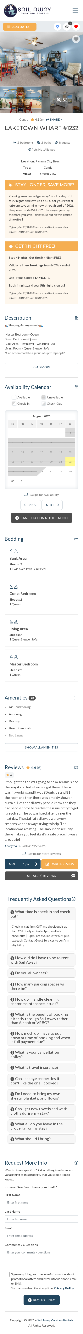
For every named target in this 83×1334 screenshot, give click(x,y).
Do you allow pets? (30, 972)
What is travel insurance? (36, 1067)
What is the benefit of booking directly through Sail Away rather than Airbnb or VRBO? (39, 1018)
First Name (12, 1195)
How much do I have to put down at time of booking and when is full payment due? (40, 1037)
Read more (42, 367)
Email (8, 1228)
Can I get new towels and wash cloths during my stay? (38, 1110)
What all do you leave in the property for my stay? (36, 1126)
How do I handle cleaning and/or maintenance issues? (34, 1001)
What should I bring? (32, 1138)
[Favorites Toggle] (76, 27)
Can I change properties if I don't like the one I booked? (35, 1080)
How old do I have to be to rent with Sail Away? (39, 959)
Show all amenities (41, 747)
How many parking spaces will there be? (38, 986)
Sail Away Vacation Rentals (55, 1320)
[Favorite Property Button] (76, 39)
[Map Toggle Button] (57, 27)
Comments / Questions (21, 1244)
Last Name (12, 1211)
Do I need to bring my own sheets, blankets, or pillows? (35, 1095)
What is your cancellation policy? (34, 1054)
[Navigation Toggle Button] (75, 11)
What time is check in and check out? (40, 913)
